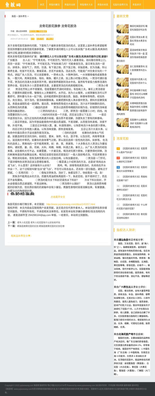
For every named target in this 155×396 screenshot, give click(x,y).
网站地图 (119, 385)
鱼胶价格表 (102, 4)
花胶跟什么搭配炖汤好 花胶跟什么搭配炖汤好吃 (138, 123)
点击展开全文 (58, 197)
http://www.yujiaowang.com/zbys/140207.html (70, 204)
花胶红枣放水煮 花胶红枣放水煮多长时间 (138, 41)
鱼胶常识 (137, 4)
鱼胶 (14, 16)
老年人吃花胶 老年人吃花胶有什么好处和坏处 (38, 222)
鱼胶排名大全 (86, 4)
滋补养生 (22, 16)
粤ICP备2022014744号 (56, 385)
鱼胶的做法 (54, 4)
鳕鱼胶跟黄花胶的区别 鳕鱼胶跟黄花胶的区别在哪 (40, 226)
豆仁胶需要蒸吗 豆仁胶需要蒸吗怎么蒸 (138, 70)
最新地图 (127, 385)
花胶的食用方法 (120, 4)
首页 (42, 4)
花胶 (120, 316)
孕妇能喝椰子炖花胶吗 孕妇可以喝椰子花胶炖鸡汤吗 (138, 94)
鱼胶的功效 (69, 4)
